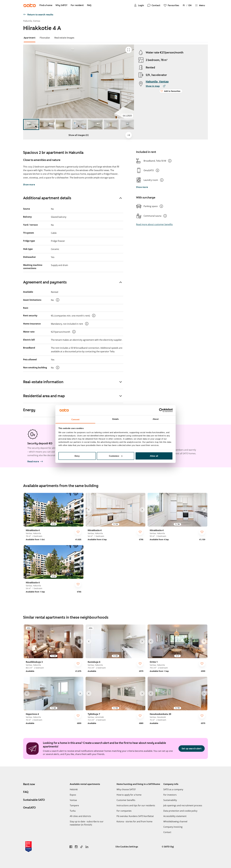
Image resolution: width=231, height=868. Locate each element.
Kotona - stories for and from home (134, 821)
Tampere (74, 805)
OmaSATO (29, 807)
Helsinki (74, 789)
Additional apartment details (47, 198)
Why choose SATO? (126, 789)
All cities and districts (80, 816)
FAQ (25, 792)
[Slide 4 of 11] (79, 124)
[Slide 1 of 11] (31, 124)
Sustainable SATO (34, 799)
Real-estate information (43, 382)
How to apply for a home (129, 794)
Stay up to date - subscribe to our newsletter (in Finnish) (86, 823)
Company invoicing (172, 826)
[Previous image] (27, 509)
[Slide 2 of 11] (47, 124)
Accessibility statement (174, 816)
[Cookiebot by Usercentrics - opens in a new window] (161, 410)
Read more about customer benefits (154, 224)
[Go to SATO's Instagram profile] (76, 846)
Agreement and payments (45, 282)
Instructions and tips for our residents (136, 805)
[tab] (30, 37)
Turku (73, 810)
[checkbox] (78, 532)
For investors (170, 794)
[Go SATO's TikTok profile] (81, 846)
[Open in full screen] (128, 50)
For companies (124, 810)
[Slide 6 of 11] (111, 124)
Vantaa (73, 800)
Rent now (29, 784)
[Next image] (128, 135)
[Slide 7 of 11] (127, 124)
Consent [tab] (75, 419)
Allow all (154, 456)
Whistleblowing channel (175, 821)
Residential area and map (44, 396)
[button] (169, 160)
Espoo (73, 794)
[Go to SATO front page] (29, 5)
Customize (114, 456)
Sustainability (170, 800)
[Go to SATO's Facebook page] (70, 846)
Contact (167, 832)
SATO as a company (173, 789)
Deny (77, 456)
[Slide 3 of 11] (63, 124)
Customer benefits (126, 800)
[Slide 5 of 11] (95, 124)
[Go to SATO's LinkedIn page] (86, 846)
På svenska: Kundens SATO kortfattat (135, 816)
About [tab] (156, 419)
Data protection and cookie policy (180, 810)
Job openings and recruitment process (182, 805)
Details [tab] (115, 419)
